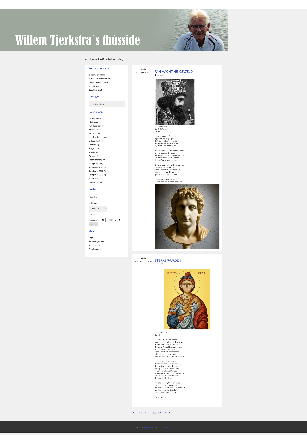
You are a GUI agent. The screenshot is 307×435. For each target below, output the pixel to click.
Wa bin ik (92, 178)
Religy (91, 152)
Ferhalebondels (95, 126)
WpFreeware (168, 427)
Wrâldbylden (94, 182)
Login (91, 237)
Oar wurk (92, 144)
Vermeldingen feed (96, 241)
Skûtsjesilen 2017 (96, 167)
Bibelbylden (160, 75)
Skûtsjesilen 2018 (96, 171)
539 (165, 413)
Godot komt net (95, 90)
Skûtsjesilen (93, 163)
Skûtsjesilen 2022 (96, 174)
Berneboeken (94, 118)
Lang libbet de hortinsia (98, 82)
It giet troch (94, 86)
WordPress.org (95, 249)
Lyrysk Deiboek (95, 137)
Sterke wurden (168, 260)
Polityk (91, 148)
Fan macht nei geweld (174, 71)
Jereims (92, 129)
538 (159, 413)
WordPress (148, 427)
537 (154, 413)
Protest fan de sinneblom (99, 78)
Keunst (92, 133)
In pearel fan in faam (97, 75)
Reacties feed (94, 245)
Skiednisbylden (95, 159)
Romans (92, 156)
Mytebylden (94, 141)
